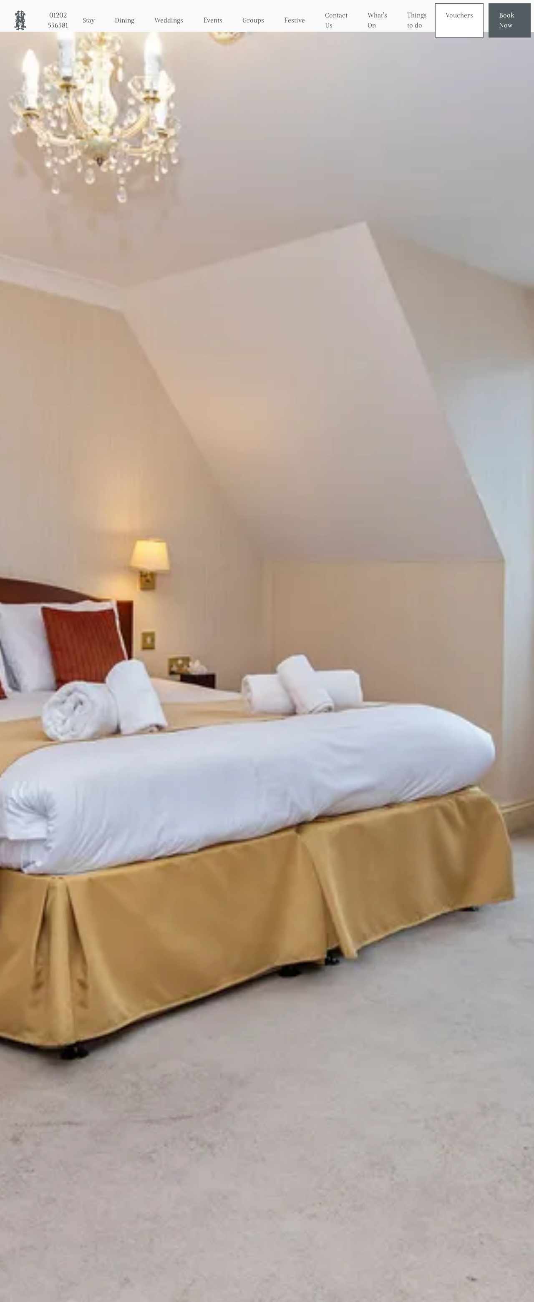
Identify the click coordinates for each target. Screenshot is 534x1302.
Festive (294, 20)
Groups (253, 20)
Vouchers (459, 15)
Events (212, 20)
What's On (377, 20)
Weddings (168, 20)
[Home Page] (16, 20)
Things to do (417, 20)
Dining (124, 20)
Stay (89, 20)
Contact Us (336, 20)
